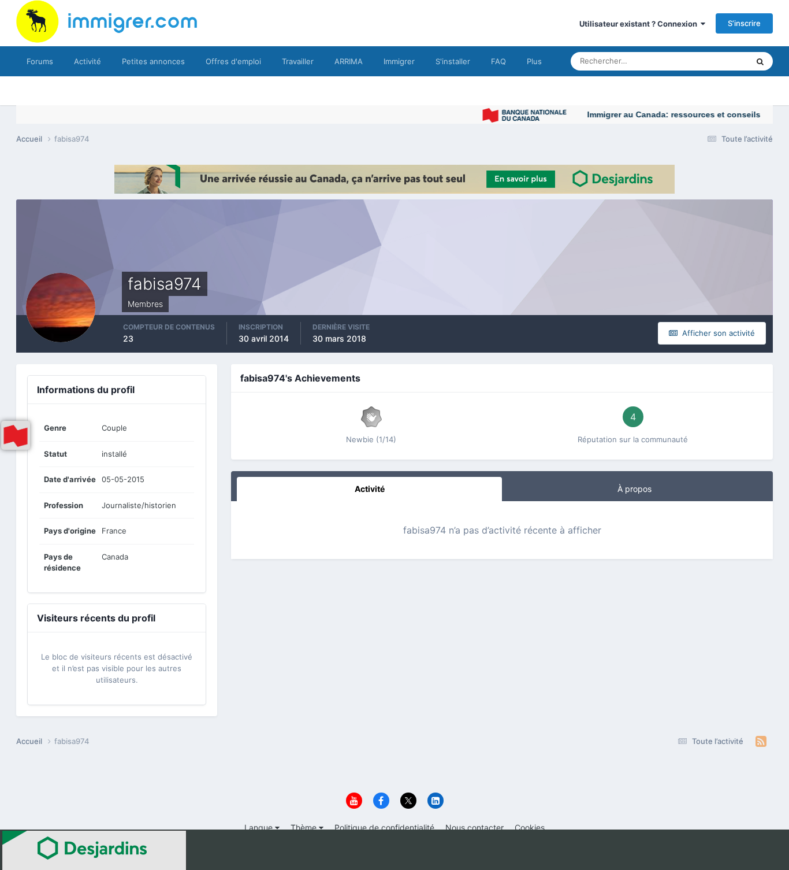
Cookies (530, 827)
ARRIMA (348, 61)
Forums (40, 61)
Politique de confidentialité (384, 827)
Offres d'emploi (233, 61)
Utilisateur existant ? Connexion (640, 23)
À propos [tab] (634, 489)
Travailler (298, 61)
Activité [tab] (370, 489)
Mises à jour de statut (697, 61)
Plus (534, 61)
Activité (87, 61)
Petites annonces (153, 61)
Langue (259, 827)
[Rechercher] (760, 61)
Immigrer (399, 61)
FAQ (498, 61)
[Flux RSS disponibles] (761, 742)
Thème (305, 827)
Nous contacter (474, 827)
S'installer (453, 61)
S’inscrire (744, 23)
